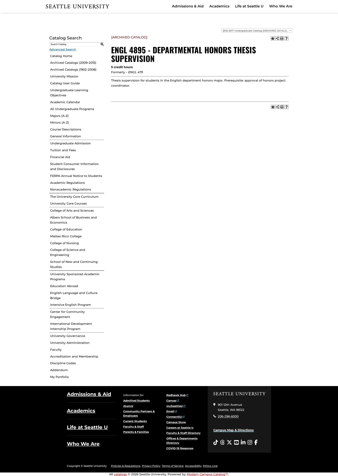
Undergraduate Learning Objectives (69, 92)
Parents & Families (136, 432)
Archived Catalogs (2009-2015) (73, 62)
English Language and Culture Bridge (73, 295)
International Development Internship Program (71, 326)
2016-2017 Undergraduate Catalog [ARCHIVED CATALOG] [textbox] (256, 30)
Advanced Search (62, 49)
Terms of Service (173, 466)
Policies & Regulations (125, 466)
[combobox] (257, 30)
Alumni (128, 406)
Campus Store (176, 422)
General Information (65, 136)
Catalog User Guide (65, 83)
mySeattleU (174, 406)
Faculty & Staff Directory (183, 433)
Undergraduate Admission (70, 143)
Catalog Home (61, 56)
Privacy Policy (151, 466)
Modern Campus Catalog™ (207, 474)
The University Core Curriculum (74, 196)
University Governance (67, 336)
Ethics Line (210, 466)
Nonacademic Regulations (70, 189)
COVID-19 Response (179, 448)
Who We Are (280, 6)
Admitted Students (136, 400)
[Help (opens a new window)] (286, 38)
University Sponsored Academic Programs (74, 276)
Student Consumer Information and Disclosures (74, 166)
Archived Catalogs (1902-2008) (73, 69)
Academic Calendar (65, 102)
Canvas (171, 400)
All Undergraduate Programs (72, 109)
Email (170, 411)
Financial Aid (60, 157)
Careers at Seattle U (179, 427)
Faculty (56, 349)
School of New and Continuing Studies (74, 264)
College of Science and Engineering (67, 252)
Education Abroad (64, 286)
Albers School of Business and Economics (73, 220)
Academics (219, 6)
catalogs (120, 474)
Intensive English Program (70, 304)
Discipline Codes (63, 363)
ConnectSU (174, 416)
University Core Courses (68, 203)
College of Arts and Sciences (72, 210)
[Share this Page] (277, 38)
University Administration (70, 343)
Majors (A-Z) (59, 116)
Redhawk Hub (176, 395)
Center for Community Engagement (67, 314)
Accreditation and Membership (74, 356)
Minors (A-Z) (59, 122)
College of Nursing (64, 243)
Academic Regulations (67, 182)
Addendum (59, 370)
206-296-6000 (228, 416)
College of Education (66, 229)
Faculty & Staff (133, 426)
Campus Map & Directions (233, 430)
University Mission (64, 76)
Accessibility (193, 466)
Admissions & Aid (188, 6)
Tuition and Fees (63, 150)
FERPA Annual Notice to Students (76, 176)
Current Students (135, 421)
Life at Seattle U (249, 6)
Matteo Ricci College (66, 236)
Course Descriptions (65, 129)
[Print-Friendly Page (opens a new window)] (282, 38)
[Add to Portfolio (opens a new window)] (273, 38)
